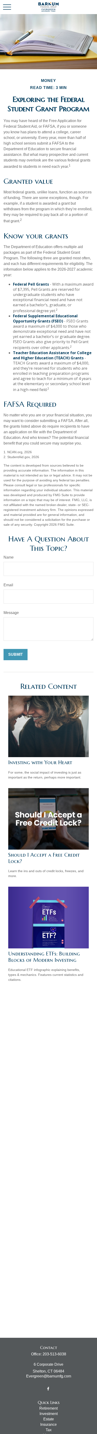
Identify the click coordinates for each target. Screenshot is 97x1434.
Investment (49, 1414)
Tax (49, 1430)
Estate (48, 1419)
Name (9, 557)
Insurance (48, 1424)
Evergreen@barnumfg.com (48, 1376)
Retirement (48, 1408)
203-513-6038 (54, 1354)
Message (11, 613)
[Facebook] (48, 1388)
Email (8, 585)
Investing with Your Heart (40, 762)
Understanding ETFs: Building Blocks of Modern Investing (44, 957)
